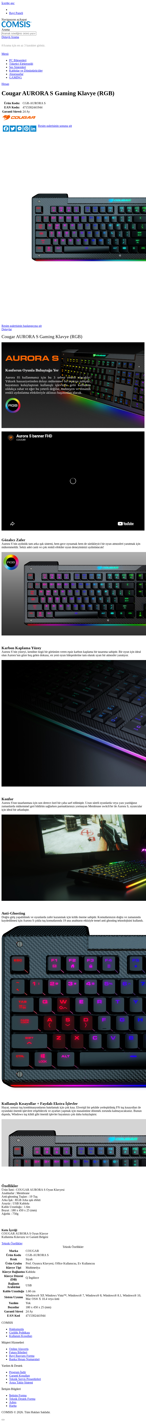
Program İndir (17, 1372)
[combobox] (19, 33)
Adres (12, 1402)
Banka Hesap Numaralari (24, 1359)
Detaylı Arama (10, 37)
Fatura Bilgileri (18, 1352)
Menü (5, 53)
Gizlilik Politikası (19, 1332)
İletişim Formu (18, 1395)
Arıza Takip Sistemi (21, 1382)
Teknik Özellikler (12, 1243)
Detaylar (7, 329)
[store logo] (16, 26)
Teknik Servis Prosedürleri (25, 1379)
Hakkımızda (16, 1329)
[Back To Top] (3, 1419)
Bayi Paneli (16, 13)
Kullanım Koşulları (20, 1336)
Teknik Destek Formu (22, 1398)
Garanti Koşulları (19, 1375)
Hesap (5, 84)
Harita (13, 1405)
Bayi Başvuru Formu (21, 1355)
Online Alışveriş (19, 1349)
